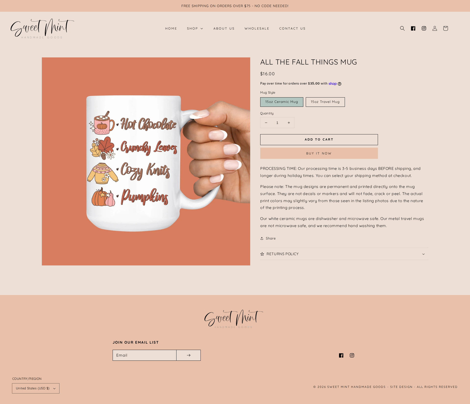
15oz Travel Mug (325, 101)
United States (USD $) (32, 388)
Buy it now (319, 153)
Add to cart (319, 139)
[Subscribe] (188, 355)
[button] (402, 28)
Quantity (266, 113)
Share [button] (271, 238)
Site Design (401, 387)
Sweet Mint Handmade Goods (356, 387)
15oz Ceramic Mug (281, 101)
